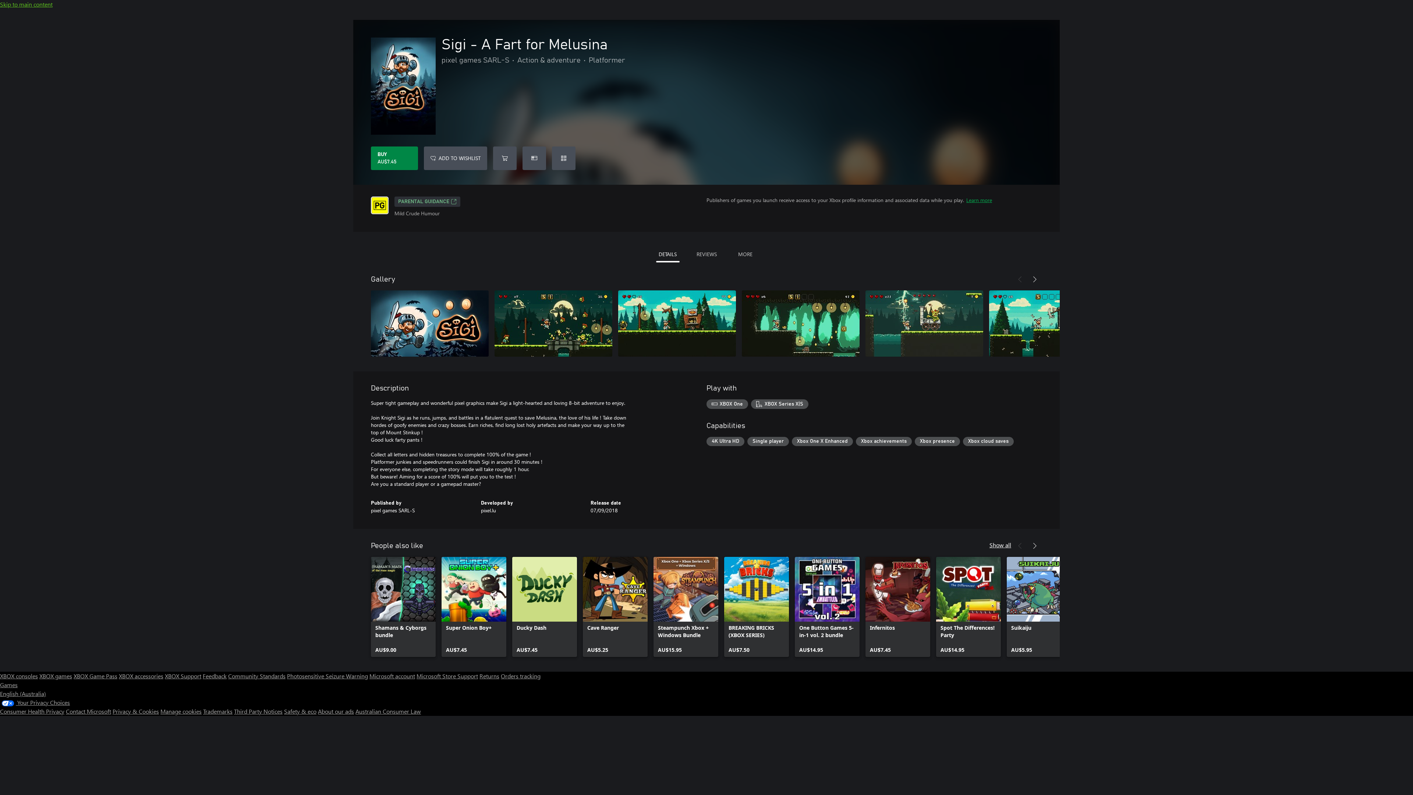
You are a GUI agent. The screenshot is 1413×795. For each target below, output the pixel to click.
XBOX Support (183, 676)
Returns (489, 676)
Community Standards (257, 676)
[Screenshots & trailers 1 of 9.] (430, 323)
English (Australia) (23, 693)
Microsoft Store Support (447, 676)
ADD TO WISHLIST (460, 158)
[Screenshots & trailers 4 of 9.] (801, 323)
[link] (403, 607)
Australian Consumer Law (388, 711)
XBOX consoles (19, 676)
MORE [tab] (745, 254)
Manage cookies (181, 711)
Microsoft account (392, 676)
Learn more (979, 200)
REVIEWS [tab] (707, 254)
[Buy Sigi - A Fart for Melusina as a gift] (534, 158)
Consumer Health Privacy (32, 711)
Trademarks (218, 711)
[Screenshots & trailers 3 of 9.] (677, 323)
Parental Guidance (423, 201)
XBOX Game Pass (95, 676)
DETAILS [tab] (668, 254)
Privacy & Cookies (136, 711)
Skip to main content (26, 4)
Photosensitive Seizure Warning (327, 676)
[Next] (1034, 279)
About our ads (336, 711)
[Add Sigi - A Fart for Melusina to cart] (505, 158)
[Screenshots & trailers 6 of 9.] (1048, 323)
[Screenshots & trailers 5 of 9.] (924, 323)
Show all (1000, 545)
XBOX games (55, 676)
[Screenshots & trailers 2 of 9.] (553, 323)
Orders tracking (521, 676)
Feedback (215, 676)
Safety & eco (300, 711)
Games (9, 685)
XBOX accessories (141, 676)
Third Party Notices (258, 711)
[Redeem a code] (564, 158)
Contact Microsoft (88, 711)
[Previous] (1020, 279)
